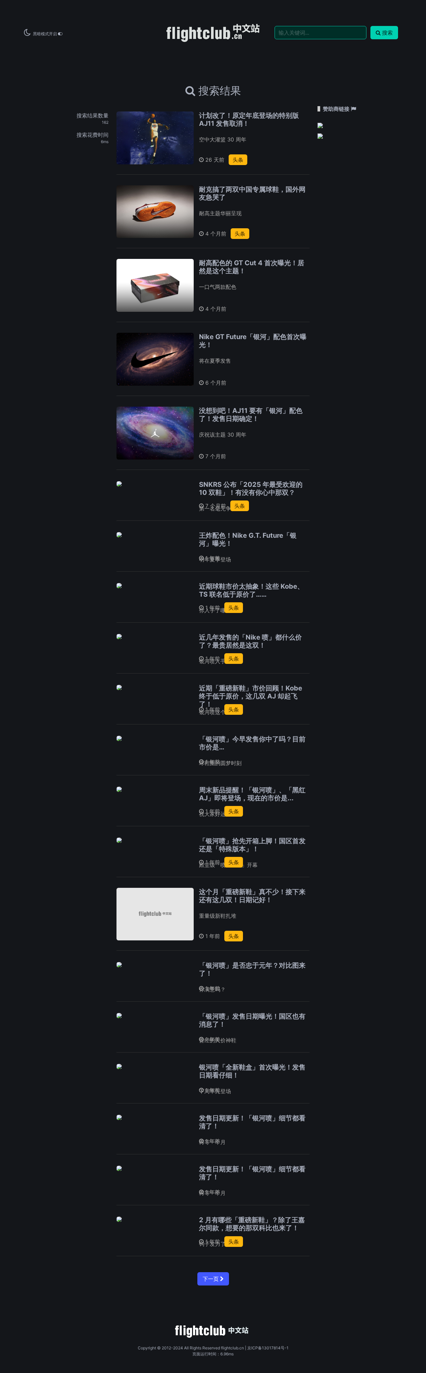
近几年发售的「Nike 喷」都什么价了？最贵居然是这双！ (250, 641)
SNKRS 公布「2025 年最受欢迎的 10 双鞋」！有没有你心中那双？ (251, 488)
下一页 (211, 1278)
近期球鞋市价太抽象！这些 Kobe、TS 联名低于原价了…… (251, 590)
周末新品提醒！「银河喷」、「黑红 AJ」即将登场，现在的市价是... (252, 794)
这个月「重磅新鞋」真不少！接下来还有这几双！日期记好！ (252, 896)
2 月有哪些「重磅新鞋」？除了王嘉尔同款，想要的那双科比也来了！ (252, 1224)
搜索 (387, 32)
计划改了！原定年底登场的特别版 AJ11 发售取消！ (249, 119)
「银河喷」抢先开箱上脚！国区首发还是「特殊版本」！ (252, 845)
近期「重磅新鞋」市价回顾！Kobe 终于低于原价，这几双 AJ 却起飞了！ (250, 696)
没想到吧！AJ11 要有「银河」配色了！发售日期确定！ (251, 415)
